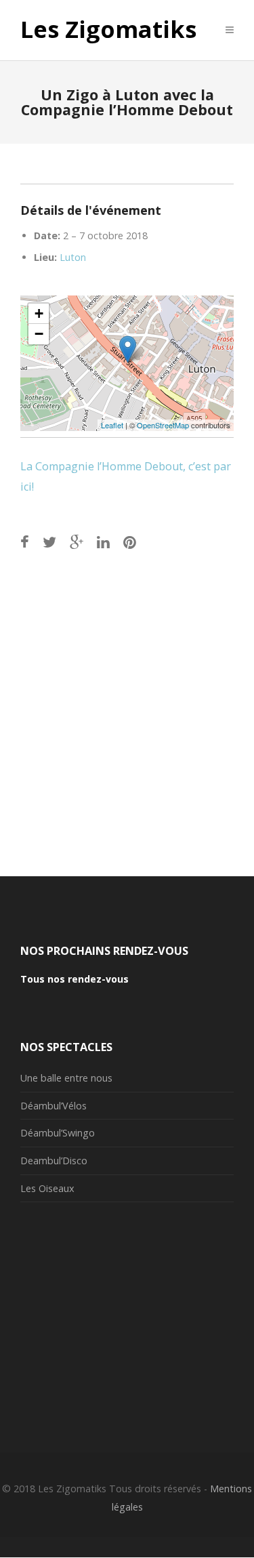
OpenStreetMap (163, 424)
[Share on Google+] (76, 542)
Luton (73, 257)
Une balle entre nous (66, 1077)
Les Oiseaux (47, 1188)
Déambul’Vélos (53, 1105)
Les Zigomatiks (108, 30)
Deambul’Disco (53, 1160)
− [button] (39, 333)
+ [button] (39, 313)
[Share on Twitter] (49, 542)
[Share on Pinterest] (129, 542)
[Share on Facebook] (24, 542)
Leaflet (112, 424)
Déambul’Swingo (57, 1132)
